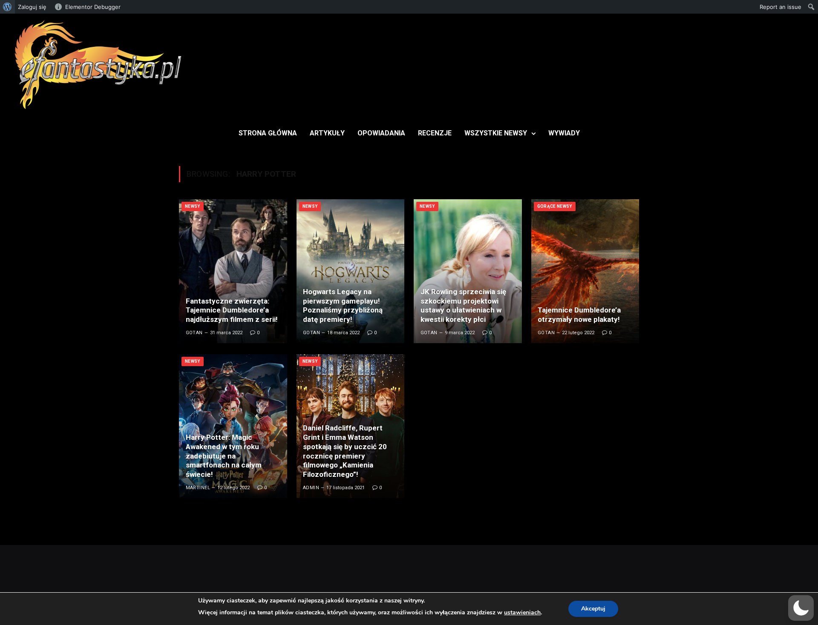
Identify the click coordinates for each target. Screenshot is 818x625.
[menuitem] (7, 7)
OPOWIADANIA (381, 133)
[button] (801, 608)
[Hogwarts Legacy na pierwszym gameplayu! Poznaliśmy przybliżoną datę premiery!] (351, 271)
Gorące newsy (554, 206)
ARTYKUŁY (327, 133)
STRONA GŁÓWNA (268, 133)
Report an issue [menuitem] (780, 6)
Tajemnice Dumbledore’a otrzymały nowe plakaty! (579, 315)
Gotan (194, 332)
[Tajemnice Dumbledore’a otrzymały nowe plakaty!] (585, 271)
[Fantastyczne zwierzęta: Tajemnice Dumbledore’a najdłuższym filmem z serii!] (233, 271)
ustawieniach (522, 612)
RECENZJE (435, 133)
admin (311, 487)
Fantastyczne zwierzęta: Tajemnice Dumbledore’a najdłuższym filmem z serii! (232, 310)
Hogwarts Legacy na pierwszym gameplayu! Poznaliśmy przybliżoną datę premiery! (343, 305)
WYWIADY (564, 133)
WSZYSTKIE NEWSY (495, 133)
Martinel (198, 487)
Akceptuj (593, 609)
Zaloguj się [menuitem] (32, 6)
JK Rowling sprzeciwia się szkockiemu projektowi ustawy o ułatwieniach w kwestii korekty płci (463, 305)
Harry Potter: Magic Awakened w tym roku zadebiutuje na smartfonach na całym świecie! (224, 456)
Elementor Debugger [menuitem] (93, 6)
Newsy (192, 206)
